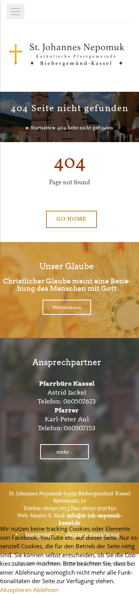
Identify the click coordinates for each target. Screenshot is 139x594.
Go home (71, 219)
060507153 (79, 428)
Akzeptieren (16, 590)
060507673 (79, 401)
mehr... (64, 452)
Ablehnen (46, 590)
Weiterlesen (66, 307)
